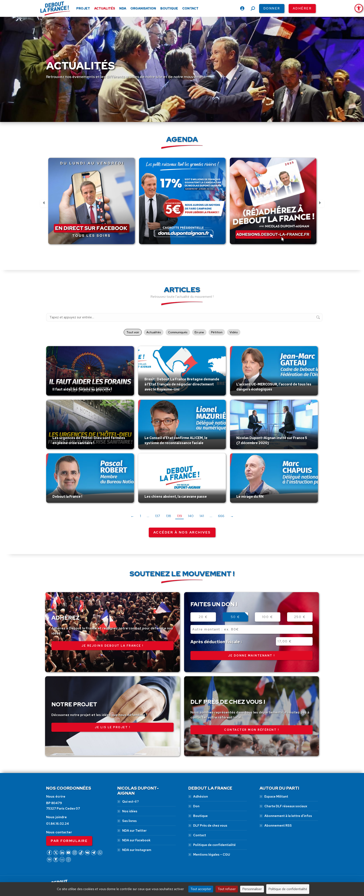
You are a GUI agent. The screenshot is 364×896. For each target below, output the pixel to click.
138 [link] (168, 516)
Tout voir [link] (132, 332)
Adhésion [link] (200, 796)
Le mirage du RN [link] (250, 496)
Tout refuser (227, 889)
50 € (235, 617)
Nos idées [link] (129, 811)
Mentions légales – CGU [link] (211, 854)
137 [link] (157, 516)
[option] (91, 203)
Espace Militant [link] (276, 796)
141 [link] (201, 516)
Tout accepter (200, 889)
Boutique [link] (200, 816)
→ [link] (232, 516)
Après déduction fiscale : (216, 642)
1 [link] (140, 516)
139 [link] (179, 516)
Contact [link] (199, 835)
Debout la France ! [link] (67, 496)
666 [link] (221, 516)
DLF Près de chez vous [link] (210, 825)
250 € (300, 617)
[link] (359, 8)
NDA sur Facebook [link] (136, 840)
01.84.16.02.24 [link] (57, 824)
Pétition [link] (216, 332)
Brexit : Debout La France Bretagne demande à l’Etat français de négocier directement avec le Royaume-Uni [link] (182, 384)
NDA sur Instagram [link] (136, 850)
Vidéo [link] (234, 332)
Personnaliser (252, 889)
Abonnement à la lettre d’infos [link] (288, 816)
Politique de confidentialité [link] (214, 845)
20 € (203, 617)
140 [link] (191, 516)
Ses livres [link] (129, 821)
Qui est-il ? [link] (130, 801)
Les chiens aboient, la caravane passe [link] (176, 496)
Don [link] (196, 806)
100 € (267, 617)
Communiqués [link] (177, 332)
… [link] (148, 516)
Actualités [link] (153, 332)
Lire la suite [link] (62, 394)
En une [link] (199, 332)
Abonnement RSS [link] (278, 825)
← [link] (132, 516)
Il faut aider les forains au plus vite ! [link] (82, 389)
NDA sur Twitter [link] (134, 831)
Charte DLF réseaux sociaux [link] (285, 806)
